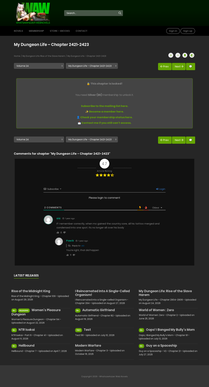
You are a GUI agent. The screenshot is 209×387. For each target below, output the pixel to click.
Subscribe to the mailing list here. (104, 106)
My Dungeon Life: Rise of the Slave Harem (44, 56)
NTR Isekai (27, 329)
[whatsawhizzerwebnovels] (33, 12)
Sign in (173, 31)
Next (178, 66)
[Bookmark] (184, 55)
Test (87, 329)
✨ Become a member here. (104, 111)
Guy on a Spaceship (161, 345)
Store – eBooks (60, 31)
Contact (81, 31)
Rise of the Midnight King (30, 291)
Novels (18, 31)
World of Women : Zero (156, 310)
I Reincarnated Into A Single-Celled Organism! (102, 293)
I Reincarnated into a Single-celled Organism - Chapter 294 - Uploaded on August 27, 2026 (101, 301)
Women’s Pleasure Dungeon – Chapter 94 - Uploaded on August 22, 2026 (36, 321)
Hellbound (26, 345)
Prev (166, 66)
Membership (36, 31)
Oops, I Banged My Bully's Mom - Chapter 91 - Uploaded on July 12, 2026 (164, 337)
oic (82, 245)
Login (162, 189)
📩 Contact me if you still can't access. (104, 123)
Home (17, 56)
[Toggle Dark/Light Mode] (191, 55)
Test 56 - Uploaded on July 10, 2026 (94, 335)
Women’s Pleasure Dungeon (36, 312)
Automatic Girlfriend (98, 310)
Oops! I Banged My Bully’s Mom (170, 329)
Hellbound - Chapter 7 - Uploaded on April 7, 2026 (39, 351)
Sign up (187, 31)
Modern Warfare (88, 345)
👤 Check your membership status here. (105, 117)
